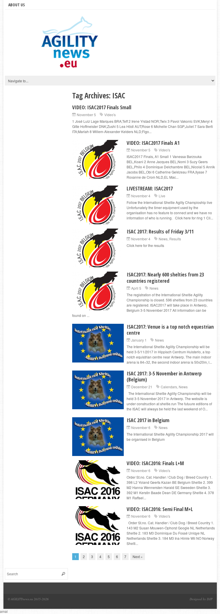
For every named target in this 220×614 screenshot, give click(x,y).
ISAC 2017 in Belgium (148, 420)
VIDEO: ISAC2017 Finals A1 (153, 142)
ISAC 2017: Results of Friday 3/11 (160, 231)
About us (16, 4)
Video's (110, 114)
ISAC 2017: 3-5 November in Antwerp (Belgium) (164, 376)
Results (175, 238)
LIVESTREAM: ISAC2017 (150, 188)
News (163, 238)
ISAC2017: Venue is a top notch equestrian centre (170, 329)
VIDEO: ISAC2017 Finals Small (101, 107)
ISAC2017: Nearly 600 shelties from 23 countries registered (165, 277)
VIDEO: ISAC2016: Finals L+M (155, 463)
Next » (138, 556)
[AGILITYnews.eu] (71, 44)
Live (162, 195)
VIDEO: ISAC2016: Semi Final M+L (160, 509)
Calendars (169, 386)
